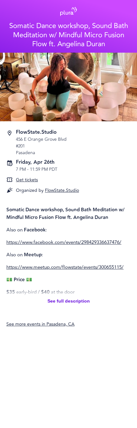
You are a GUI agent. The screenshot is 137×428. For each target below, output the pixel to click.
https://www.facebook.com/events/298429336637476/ (63, 242)
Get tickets (27, 179)
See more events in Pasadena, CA (40, 324)
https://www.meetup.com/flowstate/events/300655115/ (65, 267)
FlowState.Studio (62, 190)
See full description (68, 301)
